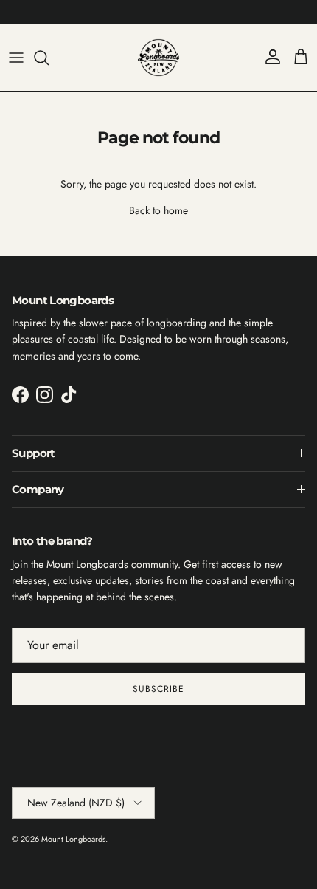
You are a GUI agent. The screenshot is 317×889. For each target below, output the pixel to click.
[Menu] (16, 57)
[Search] (48, 57)
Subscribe (158, 689)
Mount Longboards (73, 839)
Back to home (158, 210)
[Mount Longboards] (158, 57)
